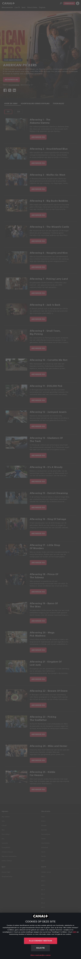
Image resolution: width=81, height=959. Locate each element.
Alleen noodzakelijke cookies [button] (40, 955)
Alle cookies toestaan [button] (40, 941)
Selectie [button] (40, 948)
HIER (74, 932)
